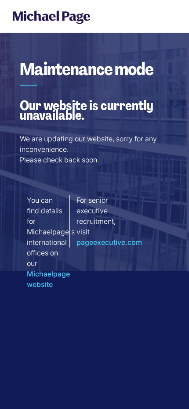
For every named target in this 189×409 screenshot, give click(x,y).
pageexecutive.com (109, 242)
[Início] (51, 17)
